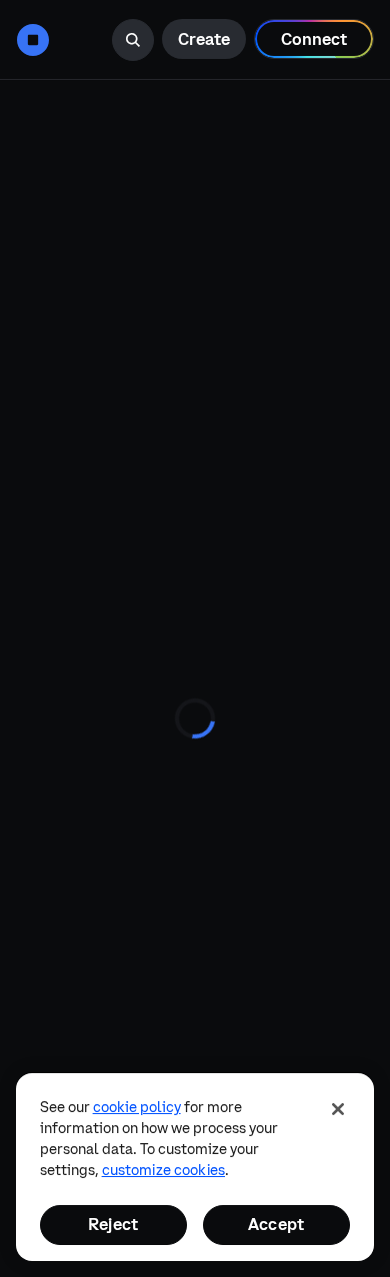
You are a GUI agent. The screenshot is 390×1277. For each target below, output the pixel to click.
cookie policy (137, 1107)
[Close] (338, 1109)
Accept (276, 1224)
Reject (113, 1224)
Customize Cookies (163, 1170)
